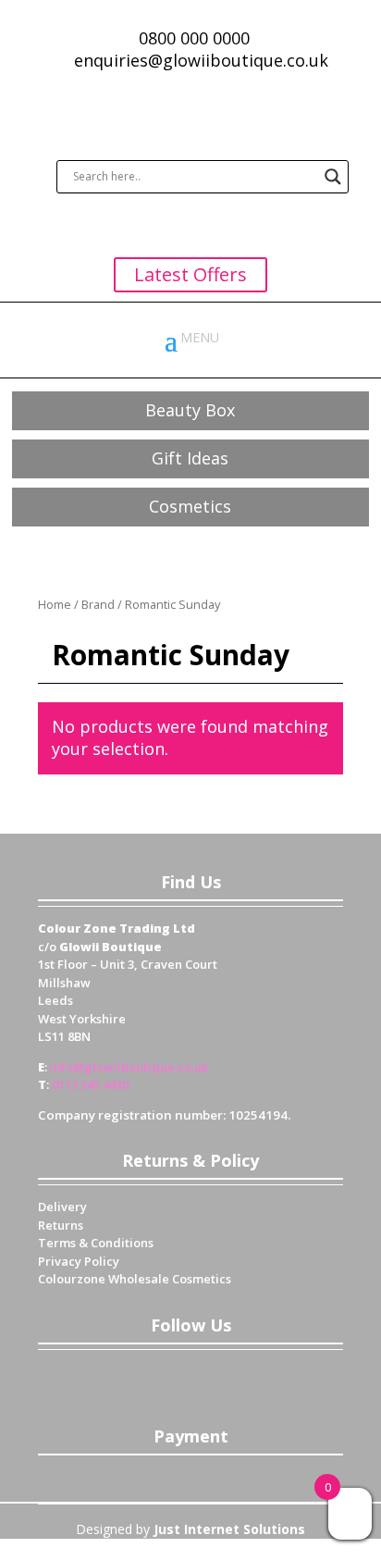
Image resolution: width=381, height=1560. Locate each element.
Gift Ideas (190, 458)
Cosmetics (190, 506)
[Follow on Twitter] (172, 1378)
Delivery (62, 1206)
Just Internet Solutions (229, 1529)
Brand (98, 604)
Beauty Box (190, 410)
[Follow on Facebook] (135, 1378)
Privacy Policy (78, 1261)
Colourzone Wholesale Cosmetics (134, 1278)
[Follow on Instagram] (246, 1378)
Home (54, 604)
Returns (60, 1225)
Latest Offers (190, 274)
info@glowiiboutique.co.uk (129, 1067)
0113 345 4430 (90, 1084)
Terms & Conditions (96, 1242)
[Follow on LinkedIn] (209, 1378)
